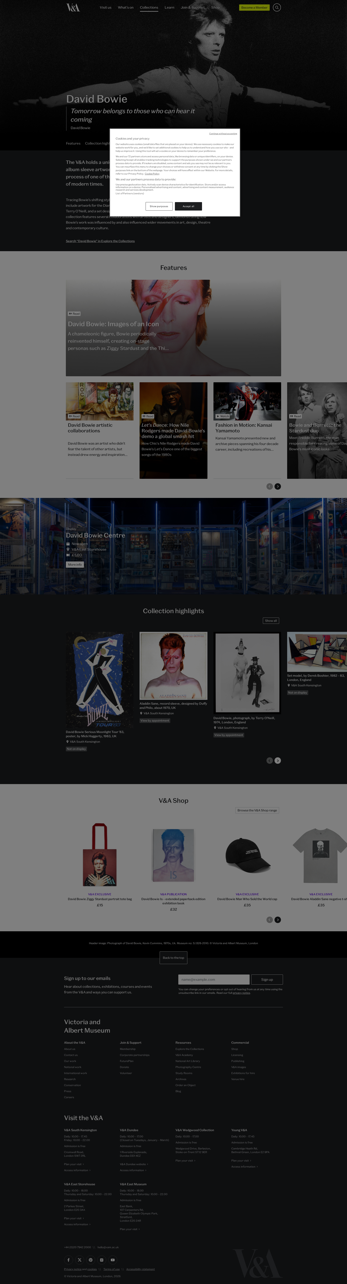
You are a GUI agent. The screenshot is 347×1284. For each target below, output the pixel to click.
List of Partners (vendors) (130, 193)
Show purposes (159, 206)
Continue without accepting (223, 133)
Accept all (188, 206)
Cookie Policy (152, 173)
